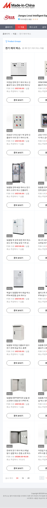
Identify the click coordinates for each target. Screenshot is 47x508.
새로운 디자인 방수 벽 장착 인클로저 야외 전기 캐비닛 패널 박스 (18, 137)
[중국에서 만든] (19, 5)
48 (28, 478)
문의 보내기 (18, 100)
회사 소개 (33, 27)
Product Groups (14, 41)
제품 (22, 27)
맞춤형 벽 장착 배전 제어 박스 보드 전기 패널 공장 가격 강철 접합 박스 (18, 243)
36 (23, 478)
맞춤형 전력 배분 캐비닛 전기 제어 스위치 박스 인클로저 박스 (18, 190)
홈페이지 (9, 27)
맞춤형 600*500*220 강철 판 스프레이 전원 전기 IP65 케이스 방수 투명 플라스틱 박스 (18, 401)
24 (17, 478)
